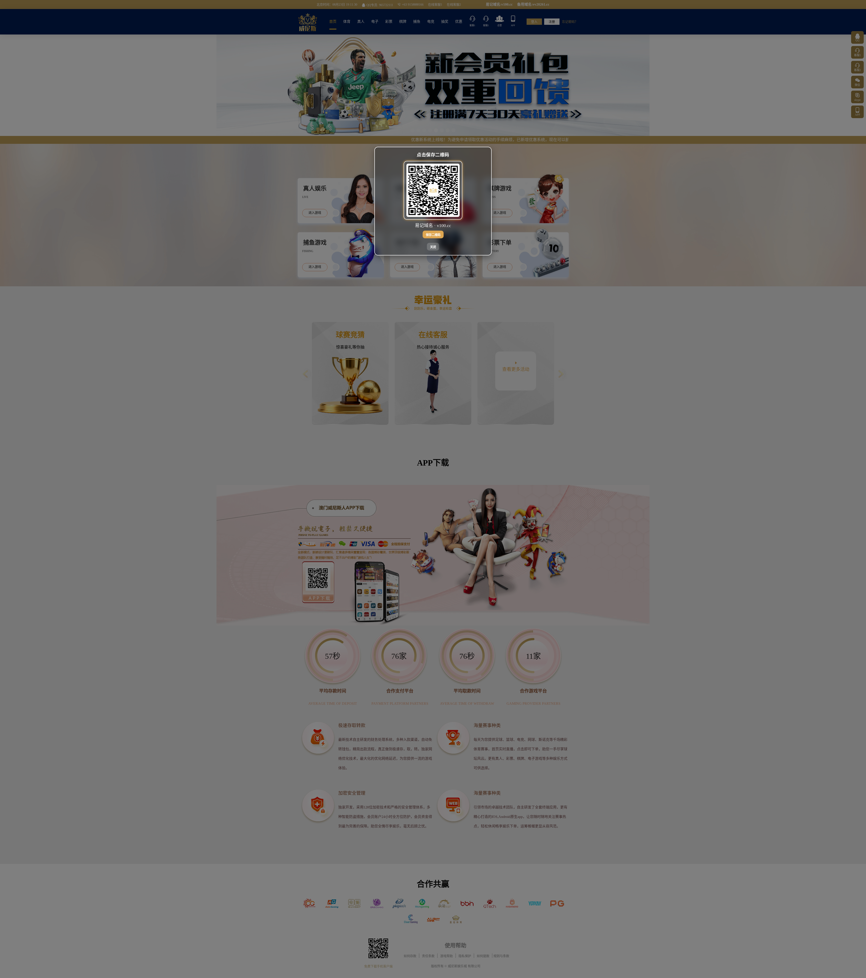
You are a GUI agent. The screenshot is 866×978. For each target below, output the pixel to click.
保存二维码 (433, 234)
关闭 (433, 246)
